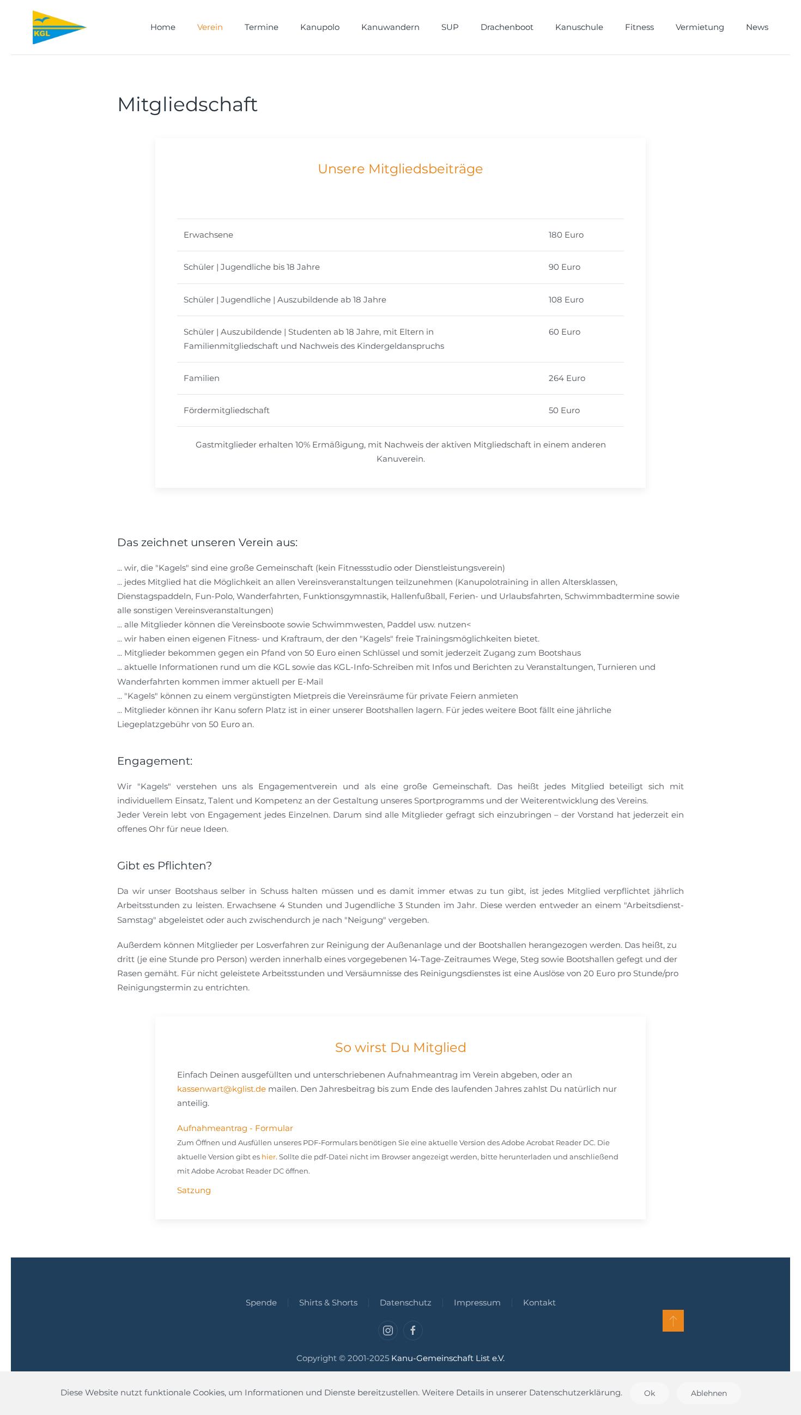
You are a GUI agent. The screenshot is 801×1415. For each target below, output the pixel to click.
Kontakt (539, 1302)
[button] (673, 1321)
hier (269, 1156)
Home (162, 27)
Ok (649, 1393)
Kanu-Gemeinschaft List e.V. (448, 1358)
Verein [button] (210, 27)
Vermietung (700, 27)
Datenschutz (406, 1302)
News (757, 27)
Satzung (194, 1190)
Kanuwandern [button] (390, 27)
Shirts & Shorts (328, 1302)
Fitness (639, 27)
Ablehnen (709, 1393)
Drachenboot (507, 27)
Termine (261, 27)
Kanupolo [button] (319, 27)
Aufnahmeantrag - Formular (235, 1128)
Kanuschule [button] (579, 27)
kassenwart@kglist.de (221, 1089)
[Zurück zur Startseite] (60, 27)
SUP (450, 27)
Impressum (477, 1302)
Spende (261, 1302)
